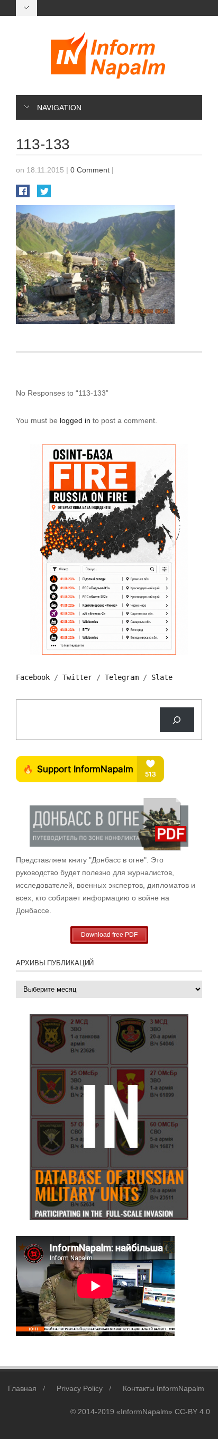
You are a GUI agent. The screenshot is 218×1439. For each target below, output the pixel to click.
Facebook (33, 677)
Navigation (59, 107)
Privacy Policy (80, 1388)
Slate (161, 677)
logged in (76, 420)
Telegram (122, 677)
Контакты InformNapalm (163, 1388)
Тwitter (77, 677)
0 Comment (90, 170)
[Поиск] (177, 719)
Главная (22, 1388)
